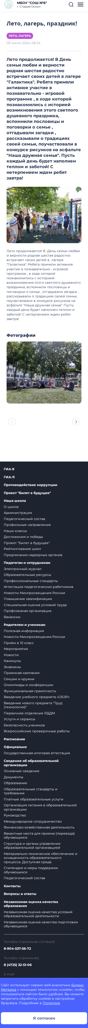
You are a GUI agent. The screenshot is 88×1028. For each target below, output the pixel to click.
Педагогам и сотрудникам (27, 563)
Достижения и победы (23, 537)
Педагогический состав (24, 519)
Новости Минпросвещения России (34, 593)
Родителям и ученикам (24, 625)
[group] (44, 372)
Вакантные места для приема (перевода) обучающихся (39, 835)
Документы (13, 777)
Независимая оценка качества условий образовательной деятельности (38, 914)
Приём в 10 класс (19, 643)
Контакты (12, 886)
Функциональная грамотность (30, 691)
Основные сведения (21, 771)
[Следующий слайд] (76, 422)
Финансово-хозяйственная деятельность (39, 827)
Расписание (14, 739)
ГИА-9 (9, 469)
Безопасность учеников (24, 725)
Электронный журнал (23, 569)
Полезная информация (24, 631)
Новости (11, 655)
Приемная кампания (21, 673)
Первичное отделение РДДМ (29, 713)
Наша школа (15, 501)
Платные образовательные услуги (33, 799)
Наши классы (15, 531)
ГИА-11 (9, 477)
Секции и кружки (19, 679)
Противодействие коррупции (30, 485)
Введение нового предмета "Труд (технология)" (33, 705)
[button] (71, 4)
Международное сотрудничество (33, 821)
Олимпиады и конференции (28, 685)
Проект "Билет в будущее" (27, 493)
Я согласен (44, 1018)
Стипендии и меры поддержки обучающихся (31, 870)
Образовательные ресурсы (27, 575)
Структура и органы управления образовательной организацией (32, 845)
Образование (15, 783)
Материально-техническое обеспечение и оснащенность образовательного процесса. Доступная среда (40, 858)
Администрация (18, 513)
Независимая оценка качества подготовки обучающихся (41, 924)
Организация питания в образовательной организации (40, 807)
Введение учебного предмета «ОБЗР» (37, 697)
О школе (11, 507)
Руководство (15, 815)
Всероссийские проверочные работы (37, 731)
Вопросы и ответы (20, 894)
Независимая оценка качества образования (31, 904)
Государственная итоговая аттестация (37, 753)
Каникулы (12, 661)
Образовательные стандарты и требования (30, 791)
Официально (15, 747)
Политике (51, 1003)
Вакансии (12, 617)
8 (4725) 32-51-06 (18, 965)
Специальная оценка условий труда (35, 605)
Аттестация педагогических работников (38, 587)
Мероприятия (16, 649)
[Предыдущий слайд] (12, 422)
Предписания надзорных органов (33, 555)
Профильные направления (27, 525)
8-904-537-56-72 (17, 948)
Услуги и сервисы (19, 719)
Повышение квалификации (28, 599)
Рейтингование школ (22, 549)
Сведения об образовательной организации (31, 763)
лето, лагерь (20, 35)
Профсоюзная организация (27, 611)
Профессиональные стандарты (31, 581)
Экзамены (12, 667)
